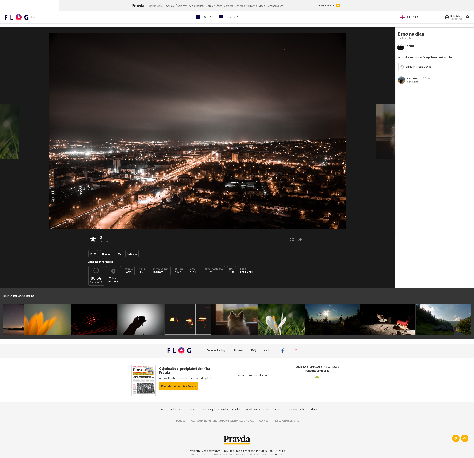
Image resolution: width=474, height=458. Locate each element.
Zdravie (210, 6)
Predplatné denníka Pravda (178, 386)
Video (261, 6)
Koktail (200, 6)
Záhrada (240, 6)
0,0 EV (214, 270)
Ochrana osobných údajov (303, 409)
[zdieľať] (300, 239)
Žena (219, 6)
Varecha (228, 6)
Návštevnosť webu (257, 409)
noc (119, 253)
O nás (159, 409)
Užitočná (251, 6)
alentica (412, 78)
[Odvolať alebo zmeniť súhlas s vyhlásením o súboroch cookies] (456, 438)
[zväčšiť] (292, 239)
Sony (129, 270)
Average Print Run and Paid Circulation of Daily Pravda (222, 420)
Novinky (238, 350)
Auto (192, 6)
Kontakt (269, 350)
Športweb (182, 6)
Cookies (263, 420)
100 (231, 270)
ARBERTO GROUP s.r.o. (272, 451)
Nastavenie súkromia (286, 420)
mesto (106, 253)
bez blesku (246, 270)
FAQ (253, 350)
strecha (132, 253)
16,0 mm (160, 270)
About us (180, 420)
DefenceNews (275, 6)
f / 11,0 (194, 270)
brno (93, 253)
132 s (179, 270)
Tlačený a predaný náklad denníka (220, 409)
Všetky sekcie (326, 5)
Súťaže (277, 409)
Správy (170, 6)
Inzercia (190, 409)
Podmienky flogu (216, 350)
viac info (278, 454)
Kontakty (174, 409)
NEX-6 (142, 270)
